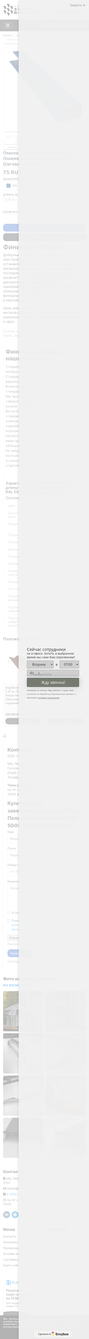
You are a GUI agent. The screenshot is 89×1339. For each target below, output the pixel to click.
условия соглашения (48, 697)
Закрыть (76, 5)
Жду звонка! (53, 682)
